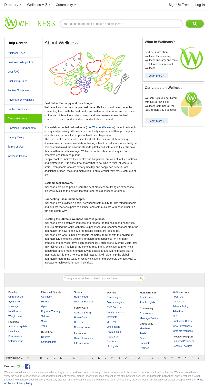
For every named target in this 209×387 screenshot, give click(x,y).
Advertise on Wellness (21, 99)
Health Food (81, 296)
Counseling (146, 308)
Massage (13, 306)
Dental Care (48, 332)
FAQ (175, 316)
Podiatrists (113, 336)
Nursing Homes (82, 327)
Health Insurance (83, 338)
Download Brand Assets (22, 127)
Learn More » (156, 75)
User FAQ (13, 71)
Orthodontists (48, 342)
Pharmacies (15, 336)
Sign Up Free (179, 5)
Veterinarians (15, 341)
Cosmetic (46, 296)
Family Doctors (115, 312)
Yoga (44, 326)
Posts (143, 333)
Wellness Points (17, 156)
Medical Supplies (83, 301)
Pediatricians (114, 331)
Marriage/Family (149, 318)
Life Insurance (82, 343)
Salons (45, 316)
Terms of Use (15, 146)
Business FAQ (16, 52)
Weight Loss (15, 316)
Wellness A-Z (37, 5)
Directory (11, 5)
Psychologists (147, 302)
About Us (178, 296)
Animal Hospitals (17, 326)
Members (145, 328)
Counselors (146, 313)
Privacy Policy (16, 137)
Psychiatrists (147, 297)
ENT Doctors (114, 307)
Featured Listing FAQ (20, 62)
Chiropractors (15, 296)
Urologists (112, 346)
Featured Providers (183, 341)
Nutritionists (14, 311)
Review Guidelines (18, 90)
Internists (112, 317)
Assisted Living (82, 312)
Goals (143, 338)
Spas (44, 321)
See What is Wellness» (100, 127)
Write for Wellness (183, 331)
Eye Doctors (15, 301)
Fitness (45, 301)
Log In (200, 5)
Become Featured (182, 346)
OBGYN (111, 322)
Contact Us (179, 301)
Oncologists (113, 326)
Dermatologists (115, 302)
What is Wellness (182, 326)
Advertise (178, 311)
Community (64, 5)
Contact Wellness (18, 109)
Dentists (45, 337)
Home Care (80, 317)
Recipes (144, 348)
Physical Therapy (50, 311)
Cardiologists (114, 297)
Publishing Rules (17, 81)
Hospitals (13, 331)
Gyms (44, 306)
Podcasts (145, 343)
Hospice (78, 322)
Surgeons (112, 341)
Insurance (80, 333)
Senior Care (81, 307)
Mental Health (148, 292)
